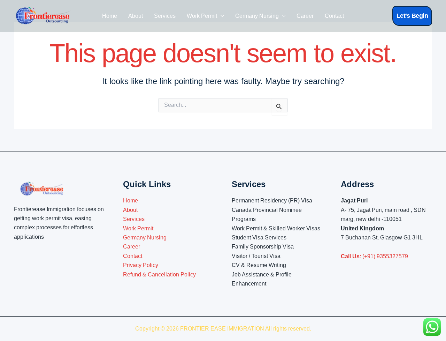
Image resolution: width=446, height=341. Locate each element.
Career (305, 16)
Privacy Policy (140, 265)
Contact (334, 16)
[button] (412, 16)
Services (165, 16)
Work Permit (202, 16)
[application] (220, 16)
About (135, 16)
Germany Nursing (257, 16)
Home (109, 16)
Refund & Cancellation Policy (159, 274)
